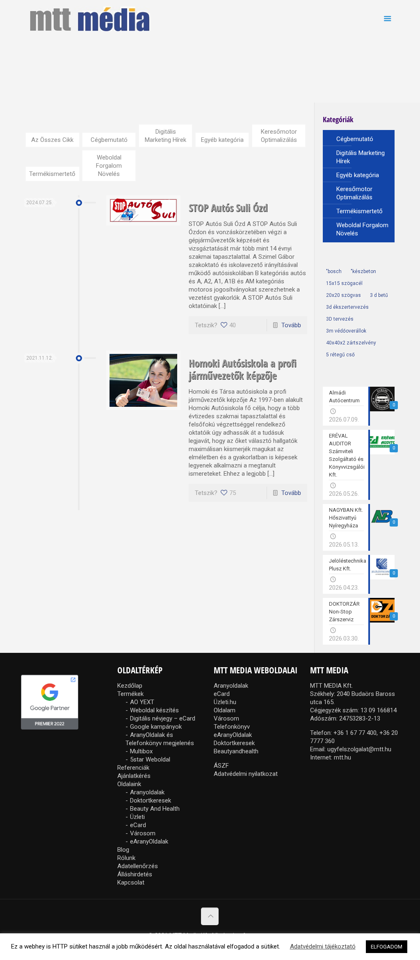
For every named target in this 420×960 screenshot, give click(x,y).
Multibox (141, 751)
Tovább (291, 325)
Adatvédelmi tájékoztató (323, 946)
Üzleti (137, 817)
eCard (138, 825)
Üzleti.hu (225, 702)
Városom (142, 833)
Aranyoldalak (147, 792)
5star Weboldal (150, 759)
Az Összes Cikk (52, 140)
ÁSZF (221, 765)
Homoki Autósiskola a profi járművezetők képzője (243, 369)
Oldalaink (129, 784)
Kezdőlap (129, 685)
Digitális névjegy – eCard (162, 718)
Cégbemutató (109, 140)
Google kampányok (156, 726)
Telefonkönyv (232, 726)
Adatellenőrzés (137, 866)
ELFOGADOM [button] (386, 947)
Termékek (130, 694)
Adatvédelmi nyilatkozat (246, 774)
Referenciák (133, 767)
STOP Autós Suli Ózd (228, 207)
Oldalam (224, 710)
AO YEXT (142, 702)
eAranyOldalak (149, 841)
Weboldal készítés (154, 710)
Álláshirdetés (134, 874)
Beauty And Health (155, 808)
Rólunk (126, 858)
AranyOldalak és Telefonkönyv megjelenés (160, 739)
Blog (123, 849)
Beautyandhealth (236, 751)
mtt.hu (342, 757)
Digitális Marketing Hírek (165, 136)
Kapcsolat (130, 882)
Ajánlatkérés (134, 776)
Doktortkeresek (150, 800)
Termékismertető (52, 174)
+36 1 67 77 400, (355, 733)
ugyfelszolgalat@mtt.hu (359, 749)
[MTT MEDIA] (89, 18)
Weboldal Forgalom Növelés (109, 166)
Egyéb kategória (222, 140)
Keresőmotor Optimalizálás (279, 136)
